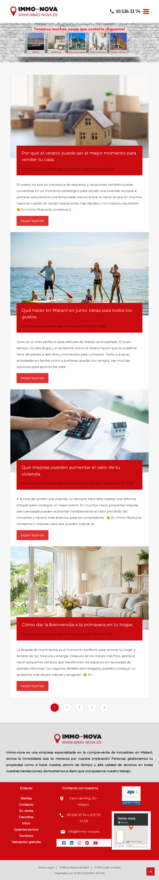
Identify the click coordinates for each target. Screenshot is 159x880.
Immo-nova (78, 483)
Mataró (75, 326)
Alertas (26, 798)
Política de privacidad (74, 867)
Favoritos (26, 817)
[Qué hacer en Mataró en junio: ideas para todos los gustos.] (79, 273)
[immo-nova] (34, 16)
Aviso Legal (46, 867)
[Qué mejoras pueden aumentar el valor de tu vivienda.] (79, 431)
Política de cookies (107, 867)
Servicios (26, 836)
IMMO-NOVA (96, 873)
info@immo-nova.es (84, 831)
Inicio (26, 823)
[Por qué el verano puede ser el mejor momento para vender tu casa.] (79, 116)
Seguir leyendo (32, 221)
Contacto (26, 804)
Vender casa (79, 169)
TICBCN (79, 873)
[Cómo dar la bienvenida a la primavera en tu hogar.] (79, 588)
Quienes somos (26, 829)
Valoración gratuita (26, 842)
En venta (26, 811)
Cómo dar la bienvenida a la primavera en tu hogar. (77, 624)
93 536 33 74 (128, 11)
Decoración (78, 634)
